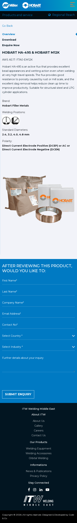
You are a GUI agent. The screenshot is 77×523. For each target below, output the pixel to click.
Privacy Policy (38, 476)
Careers (38, 430)
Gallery (38, 425)
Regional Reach (63, 15)
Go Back (7, 25)
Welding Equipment (38, 448)
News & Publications (38, 471)
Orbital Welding (38, 458)
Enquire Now (11, 45)
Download (9, 39)
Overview (8, 34)
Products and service (17, 15)
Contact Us (38, 435)
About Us (38, 421)
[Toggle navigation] (72, 4)
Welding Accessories (38, 453)
